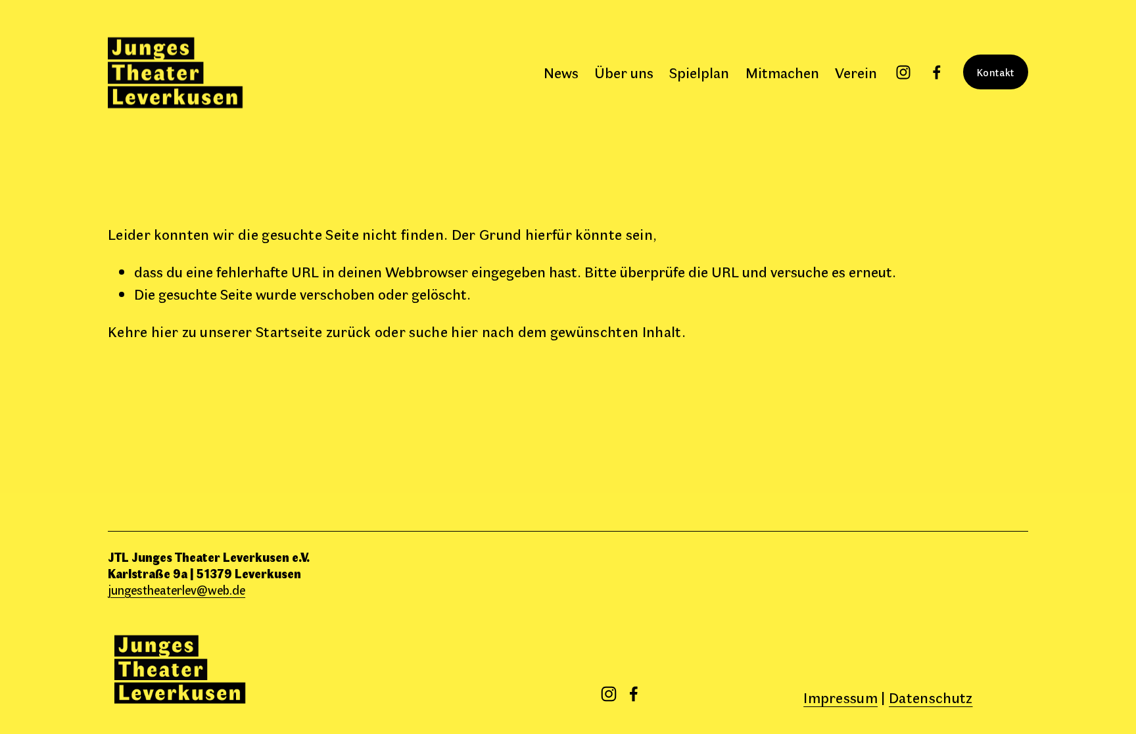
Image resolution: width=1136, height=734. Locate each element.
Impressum (840, 697)
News (561, 72)
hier (164, 331)
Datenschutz (931, 697)
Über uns (623, 72)
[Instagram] (903, 72)
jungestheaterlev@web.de (176, 590)
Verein (856, 72)
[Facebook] (936, 72)
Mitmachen (782, 72)
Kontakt (995, 72)
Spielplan (699, 72)
